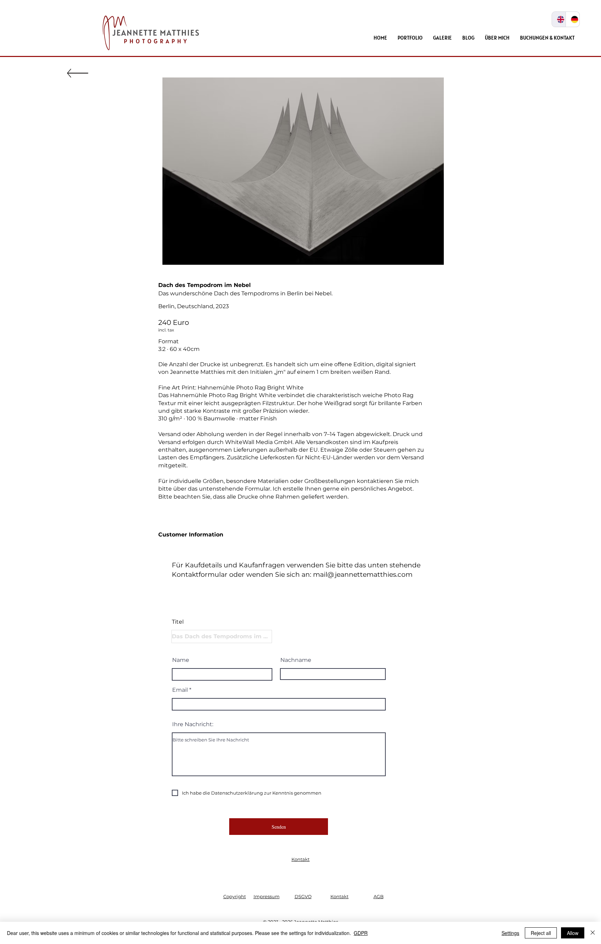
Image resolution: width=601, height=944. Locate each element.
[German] (572, 19)
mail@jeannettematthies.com (362, 574)
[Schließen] (592, 932)
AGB (379, 896)
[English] (559, 19)
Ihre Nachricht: (192, 724)
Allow (572, 932)
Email (180, 690)
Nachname (295, 660)
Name (180, 660)
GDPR (361, 932)
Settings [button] (510, 932)
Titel (178, 622)
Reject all (541, 932)
